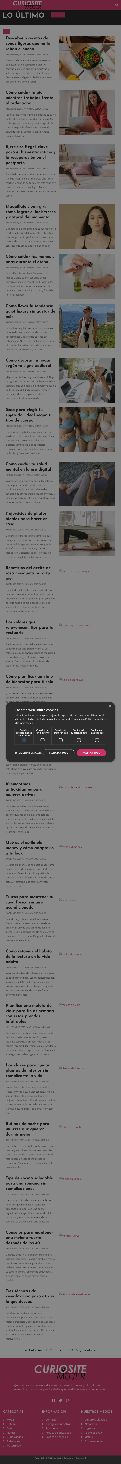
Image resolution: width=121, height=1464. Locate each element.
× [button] (110, 706)
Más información (24, 722)
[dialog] (60, 732)
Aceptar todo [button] (91, 752)
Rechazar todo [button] (58, 752)
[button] (28, 752)
